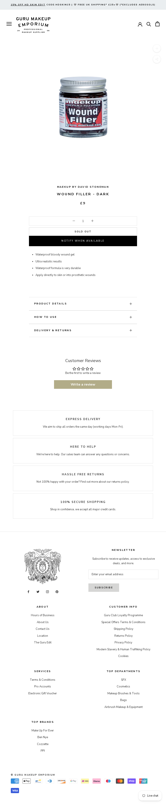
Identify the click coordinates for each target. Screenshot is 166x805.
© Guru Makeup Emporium (33, 775)
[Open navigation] (9, 24)
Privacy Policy (123, 642)
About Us (43, 622)
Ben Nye (42, 737)
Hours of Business (42, 615)
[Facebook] (28, 591)
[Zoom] (157, 48)
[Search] (149, 24)
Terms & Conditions (42, 680)
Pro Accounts (42, 686)
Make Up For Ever (43, 731)
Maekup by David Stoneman (83, 187)
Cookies (123, 656)
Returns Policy (123, 636)
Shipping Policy (123, 629)
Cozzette (42, 744)
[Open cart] (157, 23)
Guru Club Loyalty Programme (123, 615)
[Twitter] (38, 591)
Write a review (83, 384)
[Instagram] (47, 591)
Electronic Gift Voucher (42, 693)
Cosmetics (123, 686)
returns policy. (120, 482)
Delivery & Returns (53, 330)
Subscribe (104, 587)
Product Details (50, 303)
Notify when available (82, 241)
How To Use (45, 317)
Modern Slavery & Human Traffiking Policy (123, 649)
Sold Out (83, 231)
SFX (123, 680)
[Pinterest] (57, 591)
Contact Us (42, 629)
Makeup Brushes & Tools (123, 693)
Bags (123, 700)
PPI (43, 751)
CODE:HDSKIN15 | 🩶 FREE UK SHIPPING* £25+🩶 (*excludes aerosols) (83, 4)
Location (42, 636)
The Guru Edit (42, 642)
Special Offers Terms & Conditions (123, 622)
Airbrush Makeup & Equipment (123, 707)
